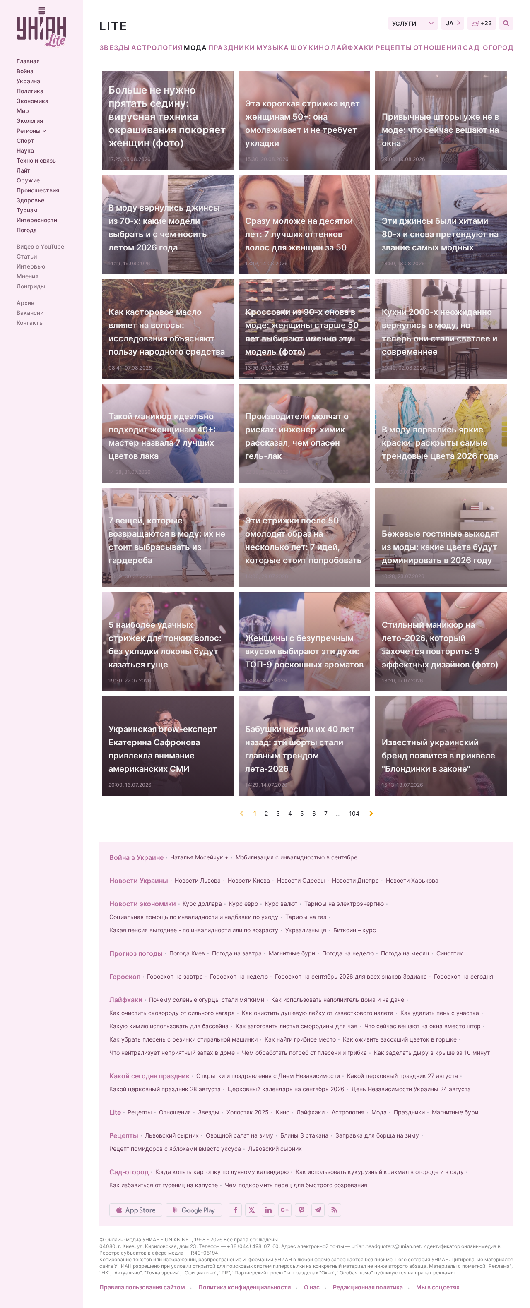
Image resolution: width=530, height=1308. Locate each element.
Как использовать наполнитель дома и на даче (337, 999)
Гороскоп (124, 976)
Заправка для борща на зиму (377, 1135)
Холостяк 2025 (247, 1112)
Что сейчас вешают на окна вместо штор (422, 1026)
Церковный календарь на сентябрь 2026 (286, 1088)
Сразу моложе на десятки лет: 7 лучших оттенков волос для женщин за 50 (299, 234)
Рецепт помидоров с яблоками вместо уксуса (175, 1148)
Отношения (437, 47)
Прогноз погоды (136, 953)
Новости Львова (198, 880)
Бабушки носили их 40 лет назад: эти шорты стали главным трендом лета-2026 (299, 749)
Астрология (157, 47)
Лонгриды (31, 286)
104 (354, 813)
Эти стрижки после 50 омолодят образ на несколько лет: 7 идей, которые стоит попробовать (303, 540)
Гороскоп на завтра (175, 976)
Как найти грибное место (300, 1039)
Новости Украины (138, 880)
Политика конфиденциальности (244, 1287)
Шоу (298, 47)
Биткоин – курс (354, 930)
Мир (23, 111)
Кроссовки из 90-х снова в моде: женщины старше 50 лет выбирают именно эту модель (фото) (302, 332)
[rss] (334, 1210)
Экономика (32, 101)
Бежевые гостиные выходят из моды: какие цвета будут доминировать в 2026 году (440, 547)
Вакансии (30, 313)
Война (25, 71)
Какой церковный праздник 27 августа (402, 1075)
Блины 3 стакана (304, 1135)
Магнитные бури (292, 953)
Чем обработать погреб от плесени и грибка (304, 1052)
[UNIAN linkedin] (268, 1210)
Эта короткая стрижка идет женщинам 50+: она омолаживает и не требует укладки (302, 123)
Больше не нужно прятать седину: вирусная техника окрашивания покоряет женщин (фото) (167, 116)
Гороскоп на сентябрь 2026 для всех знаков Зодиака (351, 976)
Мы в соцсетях (438, 1287)
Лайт (23, 170)
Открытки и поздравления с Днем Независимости (268, 1075)
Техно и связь (36, 160)
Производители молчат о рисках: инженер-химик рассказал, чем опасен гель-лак (297, 436)
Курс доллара (202, 903)
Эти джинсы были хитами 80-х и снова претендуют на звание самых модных (440, 234)
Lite (115, 1112)
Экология (30, 121)
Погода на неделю (348, 953)
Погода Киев (187, 953)
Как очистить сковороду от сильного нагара (172, 1012)
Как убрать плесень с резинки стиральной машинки (183, 1039)
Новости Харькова (412, 880)
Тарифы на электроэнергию (344, 903)
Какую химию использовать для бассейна (169, 1026)
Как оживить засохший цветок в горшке (400, 1039)
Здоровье (30, 200)
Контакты (30, 322)
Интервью (31, 266)
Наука (25, 150)
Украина (28, 81)
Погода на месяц (405, 953)
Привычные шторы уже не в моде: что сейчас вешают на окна (440, 130)
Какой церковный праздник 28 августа (165, 1088)
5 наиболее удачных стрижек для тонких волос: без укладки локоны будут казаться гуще (165, 645)
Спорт (25, 140)
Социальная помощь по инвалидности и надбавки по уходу (193, 916)
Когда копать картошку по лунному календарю (222, 1171)
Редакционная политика (368, 1287)
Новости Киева (249, 880)
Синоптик (449, 953)
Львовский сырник (172, 1135)
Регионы (29, 130)
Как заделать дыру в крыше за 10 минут (432, 1052)
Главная (28, 61)
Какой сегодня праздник (149, 1076)
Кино (319, 47)
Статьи (27, 256)
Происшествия (38, 190)
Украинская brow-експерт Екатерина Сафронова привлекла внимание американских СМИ (162, 749)
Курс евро (243, 903)
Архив (25, 303)
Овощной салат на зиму (239, 1135)
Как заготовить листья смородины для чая (296, 1026)
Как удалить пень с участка (439, 1012)
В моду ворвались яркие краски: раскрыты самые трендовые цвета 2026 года (440, 443)
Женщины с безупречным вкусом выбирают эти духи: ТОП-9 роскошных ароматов (304, 651)
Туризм (27, 210)
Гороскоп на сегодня (463, 976)
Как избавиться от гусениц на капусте (163, 1184)
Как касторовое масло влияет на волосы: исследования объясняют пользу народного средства (166, 332)
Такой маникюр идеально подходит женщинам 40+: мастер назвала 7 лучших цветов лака (162, 436)
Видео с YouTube (40, 246)
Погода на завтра (237, 953)
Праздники (231, 47)
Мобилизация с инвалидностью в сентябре (296, 857)
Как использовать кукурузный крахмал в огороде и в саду (380, 1171)
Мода (195, 47)
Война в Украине (136, 857)
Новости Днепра (355, 880)
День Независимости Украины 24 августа (411, 1088)
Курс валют (281, 903)
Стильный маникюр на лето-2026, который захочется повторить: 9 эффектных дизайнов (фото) (440, 645)
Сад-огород (488, 47)
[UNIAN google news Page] (285, 1210)
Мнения (28, 276)
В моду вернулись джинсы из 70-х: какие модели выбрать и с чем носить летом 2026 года (164, 227)
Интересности (37, 220)
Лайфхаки (352, 47)
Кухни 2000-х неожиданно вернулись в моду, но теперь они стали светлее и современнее (439, 332)
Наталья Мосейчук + (199, 857)
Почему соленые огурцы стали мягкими (206, 999)
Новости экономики (142, 904)
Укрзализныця (305, 930)
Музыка (272, 47)
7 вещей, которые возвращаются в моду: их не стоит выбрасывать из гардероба (166, 540)
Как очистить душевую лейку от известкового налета (317, 1012)
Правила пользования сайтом (142, 1287)
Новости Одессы (301, 880)
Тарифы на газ (305, 916)
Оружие (28, 180)
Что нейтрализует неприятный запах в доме (172, 1052)
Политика (30, 91)
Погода (27, 230)
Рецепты (394, 47)
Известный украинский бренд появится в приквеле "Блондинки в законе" (438, 755)
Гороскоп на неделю (239, 976)
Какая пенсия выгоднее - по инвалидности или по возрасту (193, 930)
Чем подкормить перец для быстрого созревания (296, 1184)
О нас (312, 1287)
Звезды (114, 47)
